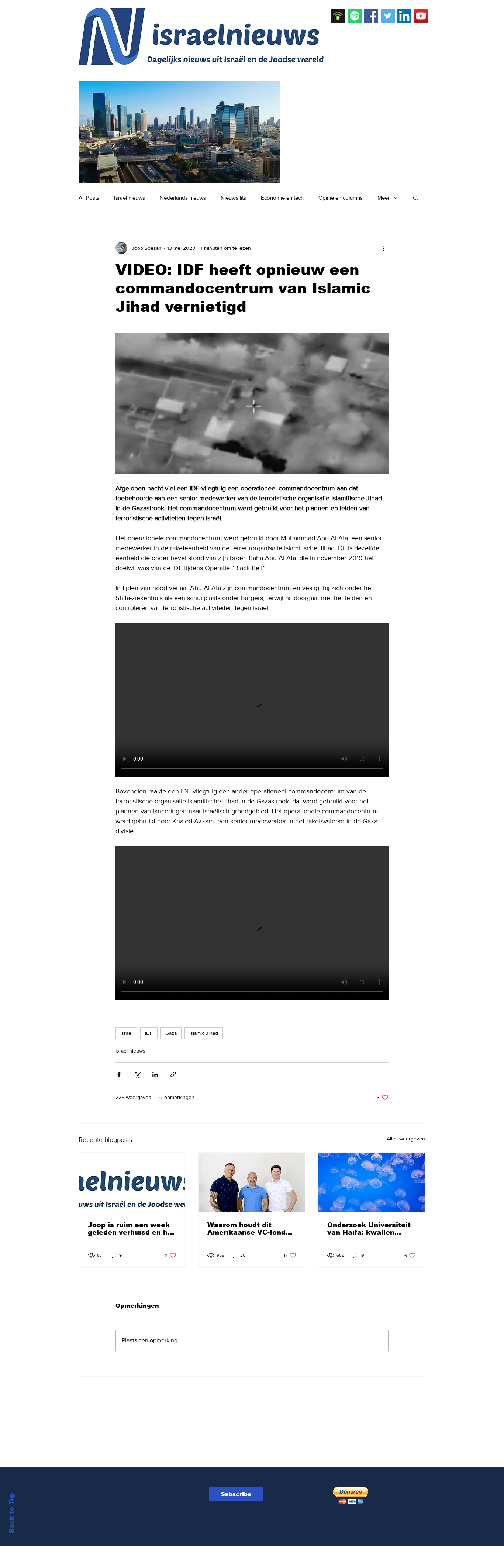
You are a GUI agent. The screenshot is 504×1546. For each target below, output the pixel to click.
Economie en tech (282, 197)
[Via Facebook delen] (118, 1074)
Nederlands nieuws (183, 197)
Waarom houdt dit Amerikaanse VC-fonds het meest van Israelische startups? (248, 1228)
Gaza (171, 1033)
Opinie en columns (340, 197)
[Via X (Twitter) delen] (137, 1074)
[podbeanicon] (338, 16)
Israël (126, 1033)
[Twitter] (388, 16)
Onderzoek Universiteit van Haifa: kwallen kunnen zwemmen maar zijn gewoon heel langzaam (370, 1228)
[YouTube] (421, 16)
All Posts (89, 197)
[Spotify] (355, 16)
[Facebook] (371, 16)
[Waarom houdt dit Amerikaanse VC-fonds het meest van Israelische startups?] (252, 1182)
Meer (383, 197)
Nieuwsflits (233, 197)
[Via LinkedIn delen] (155, 1074)
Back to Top (11, 1513)
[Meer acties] (384, 248)
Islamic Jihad (203, 1033)
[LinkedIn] (404, 16)
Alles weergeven (406, 1139)
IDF (149, 1033)
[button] (415, 197)
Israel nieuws (129, 197)
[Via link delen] (173, 1074)
